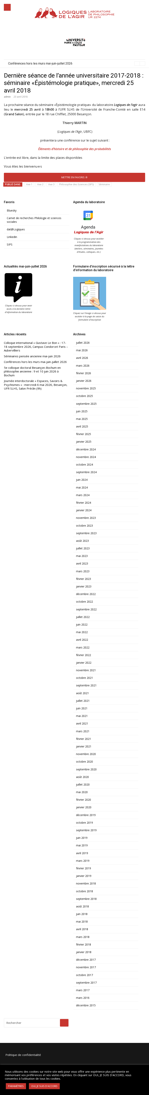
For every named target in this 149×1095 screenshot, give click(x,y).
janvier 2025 (83, 441)
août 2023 (82, 541)
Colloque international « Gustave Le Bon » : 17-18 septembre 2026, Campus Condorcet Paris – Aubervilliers (36, 346)
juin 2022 (81, 624)
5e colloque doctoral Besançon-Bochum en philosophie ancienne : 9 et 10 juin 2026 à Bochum (71, 63)
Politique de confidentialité (23, 1055)
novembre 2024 (86, 457)
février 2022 (83, 655)
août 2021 (82, 693)
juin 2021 (81, 708)
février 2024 (83, 502)
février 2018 (83, 944)
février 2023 (83, 579)
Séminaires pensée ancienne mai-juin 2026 (32, 356)
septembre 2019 (86, 830)
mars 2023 (82, 571)
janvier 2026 (83, 381)
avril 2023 (82, 563)
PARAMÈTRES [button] (16, 1086)
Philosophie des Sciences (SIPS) (76, 184)
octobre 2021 (84, 678)
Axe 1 (29, 184)
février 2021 (83, 739)
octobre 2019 (84, 822)
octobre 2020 (84, 761)
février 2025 (83, 434)
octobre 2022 (84, 601)
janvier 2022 (83, 662)
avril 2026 (82, 358)
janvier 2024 (83, 510)
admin (7, 96)
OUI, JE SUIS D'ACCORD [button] (44, 1086)
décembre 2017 (86, 959)
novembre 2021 (86, 670)
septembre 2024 (86, 472)
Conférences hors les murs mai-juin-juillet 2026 (35, 362)
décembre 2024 (86, 449)
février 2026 (83, 373)
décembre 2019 (86, 815)
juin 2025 (81, 411)
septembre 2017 (86, 982)
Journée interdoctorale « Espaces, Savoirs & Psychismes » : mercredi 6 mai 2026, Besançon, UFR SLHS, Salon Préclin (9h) (35, 384)
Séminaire (104, 184)
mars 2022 (82, 647)
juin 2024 (81, 480)
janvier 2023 (83, 586)
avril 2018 (82, 929)
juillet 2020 (83, 784)
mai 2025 (82, 419)
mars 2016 (82, 998)
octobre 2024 (84, 464)
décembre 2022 (86, 594)
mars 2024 (82, 495)
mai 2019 (82, 845)
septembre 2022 (86, 609)
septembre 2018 (86, 899)
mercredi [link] (21, 109)
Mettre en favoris (73, 177)
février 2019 (83, 868)
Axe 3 (51, 184)
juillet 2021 (83, 701)
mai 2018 (82, 921)
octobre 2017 (84, 975)
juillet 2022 (83, 617)
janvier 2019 (83, 876)
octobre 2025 (84, 396)
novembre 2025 (86, 388)
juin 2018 (81, 914)
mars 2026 (82, 365)
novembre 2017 (86, 967)
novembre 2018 (86, 883)
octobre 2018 (84, 891)
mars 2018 (82, 937)
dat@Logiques (16, 229)
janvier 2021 (83, 746)
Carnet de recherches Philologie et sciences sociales (34, 219)
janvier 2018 (83, 952)
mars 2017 (82, 990)
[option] (76, 63)
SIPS (9, 244)
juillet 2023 (83, 548)
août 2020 (82, 777)
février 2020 (83, 799)
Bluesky (11, 210)
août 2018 (82, 906)
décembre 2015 (86, 1005)
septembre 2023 (86, 533)
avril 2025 (82, 426)
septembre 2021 (86, 685)
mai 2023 (82, 556)
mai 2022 (82, 632)
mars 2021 (82, 731)
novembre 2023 (86, 518)
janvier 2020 (83, 807)
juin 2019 (81, 838)
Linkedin (12, 237)
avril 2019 (82, 853)
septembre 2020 (86, 769)
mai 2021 (82, 716)
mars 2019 (82, 861)
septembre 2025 (86, 403)
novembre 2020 (86, 754)
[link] (21, 109)
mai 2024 (82, 487)
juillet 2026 (83, 342)
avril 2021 (82, 723)
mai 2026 (82, 350)
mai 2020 (82, 792)
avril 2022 (82, 639)
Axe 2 (40, 184)
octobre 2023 (84, 525)
